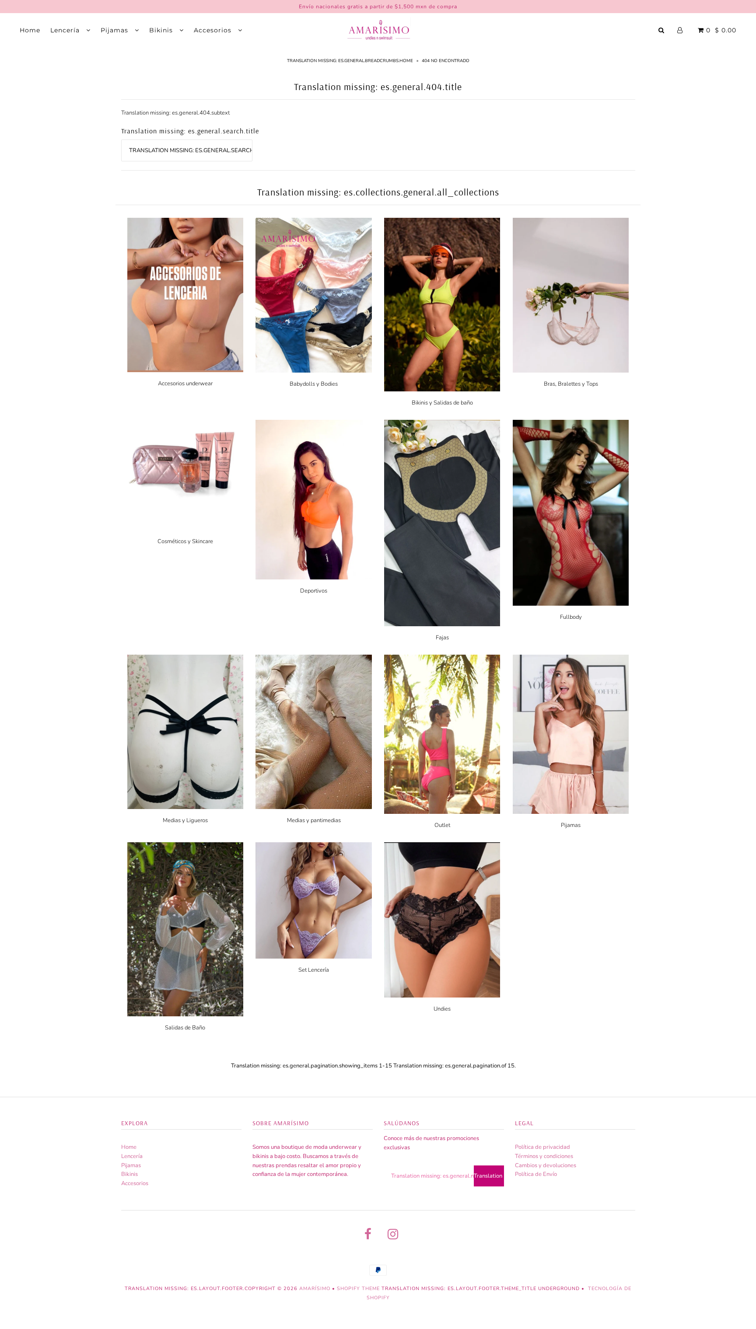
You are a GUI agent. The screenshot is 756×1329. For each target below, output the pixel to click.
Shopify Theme (358, 1288)
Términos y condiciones (544, 1156)
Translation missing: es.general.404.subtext (175, 113)
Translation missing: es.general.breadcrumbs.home (350, 61)
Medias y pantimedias (314, 820)
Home (30, 30)
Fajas (442, 638)
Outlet (442, 825)
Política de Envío (536, 1174)
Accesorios (214, 30)
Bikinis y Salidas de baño (442, 403)
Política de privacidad (542, 1147)
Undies (442, 1009)
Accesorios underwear (185, 383)
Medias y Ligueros (185, 820)
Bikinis (162, 30)
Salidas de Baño (185, 1028)
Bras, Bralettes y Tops (571, 384)
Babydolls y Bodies (314, 384)
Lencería (66, 30)
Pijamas (115, 30)
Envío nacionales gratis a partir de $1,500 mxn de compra (378, 6)
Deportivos (313, 591)
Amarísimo (315, 1288)
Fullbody (571, 617)
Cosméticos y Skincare (185, 541)
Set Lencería (313, 970)
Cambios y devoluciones (545, 1165)
